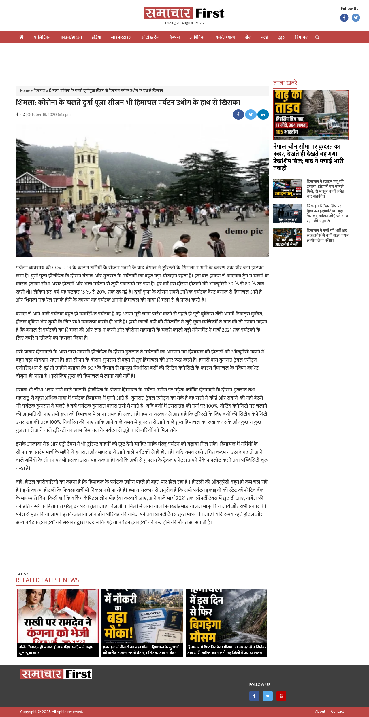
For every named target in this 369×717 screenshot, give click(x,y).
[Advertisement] (184, 62)
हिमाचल (301, 37)
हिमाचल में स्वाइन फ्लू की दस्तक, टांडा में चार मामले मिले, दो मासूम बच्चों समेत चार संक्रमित (325, 189)
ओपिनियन (198, 37)
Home (25, 90)
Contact (337, 711)
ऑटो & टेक (151, 37)
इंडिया (96, 37)
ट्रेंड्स (281, 37)
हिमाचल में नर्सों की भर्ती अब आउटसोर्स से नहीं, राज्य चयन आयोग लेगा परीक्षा (328, 235)
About (320, 711)
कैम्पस (175, 37)
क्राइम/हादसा (71, 37)
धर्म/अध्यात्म (225, 37)
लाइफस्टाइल (121, 37)
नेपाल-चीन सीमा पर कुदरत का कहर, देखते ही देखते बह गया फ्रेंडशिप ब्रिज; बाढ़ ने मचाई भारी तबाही (308, 157)
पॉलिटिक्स (42, 37)
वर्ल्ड (264, 37)
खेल (248, 37)
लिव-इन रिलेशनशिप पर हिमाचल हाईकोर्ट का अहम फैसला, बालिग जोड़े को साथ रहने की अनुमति (327, 213)
